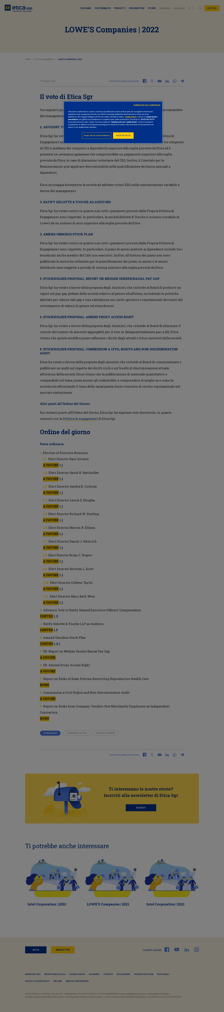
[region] (113, 122)
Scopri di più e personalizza (97, 135)
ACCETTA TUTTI (123, 135)
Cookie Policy (130, 117)
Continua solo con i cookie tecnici (146, 105)
